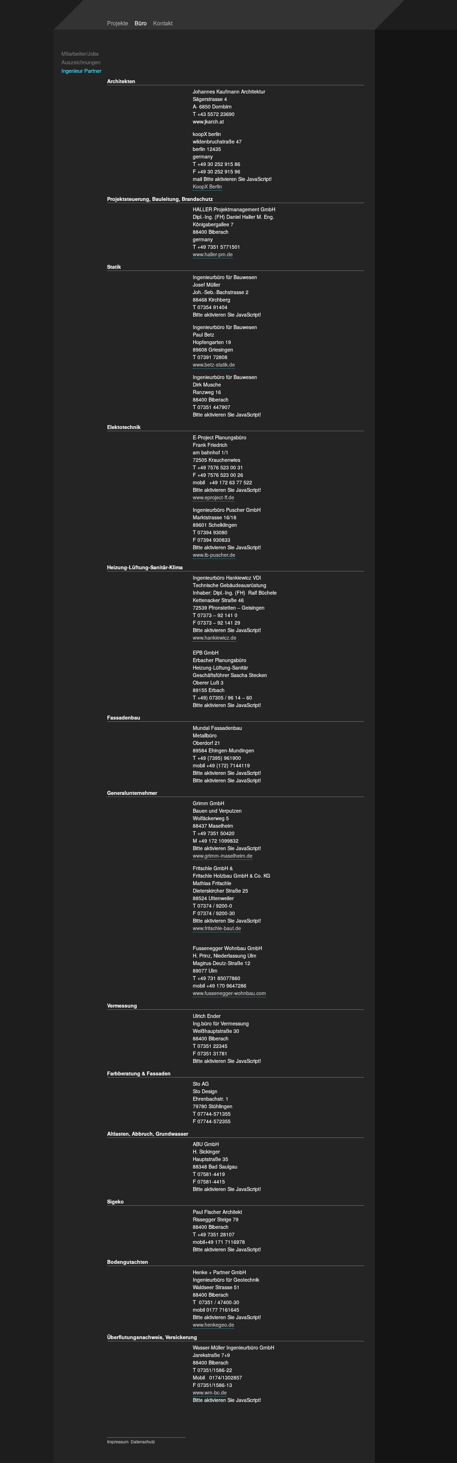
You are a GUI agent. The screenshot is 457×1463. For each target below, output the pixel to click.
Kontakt (162, 23)
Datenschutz (143, 1441)
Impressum (118, 1441)
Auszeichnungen (80, 62)
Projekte (117, 23)
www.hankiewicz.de (214, 637)
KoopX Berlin (207, 186)
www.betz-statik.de (214, 364)
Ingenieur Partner (81, 70)
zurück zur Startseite (312, 18)
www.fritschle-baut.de (217, 928)
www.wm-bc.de (210, 1392)
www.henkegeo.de (213, 1324)
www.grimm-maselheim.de (222, 855)
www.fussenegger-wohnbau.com (229, 993)
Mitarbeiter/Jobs (80, 53)
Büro (141, 23)
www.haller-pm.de (213, 254)
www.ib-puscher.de (214, 554)
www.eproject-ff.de (213, 497)
